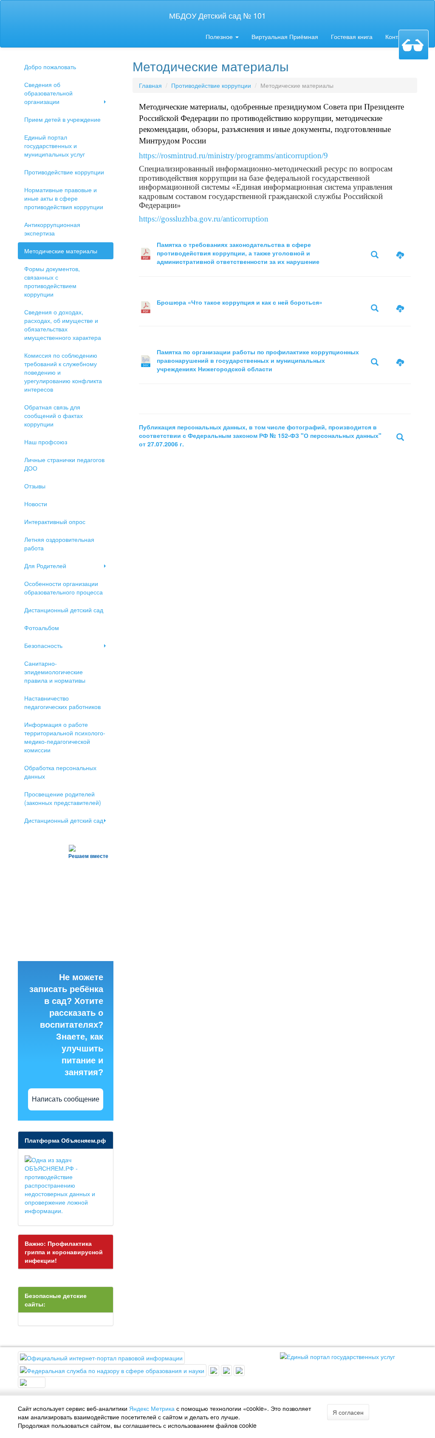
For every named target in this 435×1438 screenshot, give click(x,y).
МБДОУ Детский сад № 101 (217, 15)
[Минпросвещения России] (214, 1369)
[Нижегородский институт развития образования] (239, 1369)
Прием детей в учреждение (62, 119)
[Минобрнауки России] (227, 1369)
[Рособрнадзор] (113, 1369)
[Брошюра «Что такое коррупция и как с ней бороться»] (146, 310)
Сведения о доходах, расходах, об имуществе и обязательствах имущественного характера (62, 325)
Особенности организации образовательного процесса (63, 587)
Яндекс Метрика (152, 1408)
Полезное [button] (220, 36)
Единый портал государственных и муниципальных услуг (54, 145)
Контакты (398, 36)
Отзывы (34, 486)
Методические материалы (60, 251)
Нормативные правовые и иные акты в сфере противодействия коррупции (63, 198)
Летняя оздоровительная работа (59, 543)
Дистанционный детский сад (63, 609)
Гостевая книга (352, 36)
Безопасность (43, 645)
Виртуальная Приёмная (284, 36)
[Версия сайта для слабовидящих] (413, 45)
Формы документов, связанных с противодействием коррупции (52, 281)
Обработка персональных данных (60, 771)
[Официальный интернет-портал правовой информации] (101, 1357)
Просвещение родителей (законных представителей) (62, 798)
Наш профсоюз (45, 441)
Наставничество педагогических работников (62, 702)
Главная (150, 85)
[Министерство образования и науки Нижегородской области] (31, 1381)
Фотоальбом (41, 627)
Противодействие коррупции (64, 172)
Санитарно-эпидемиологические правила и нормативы (54, 671)
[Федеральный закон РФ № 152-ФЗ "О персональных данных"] (400, 438)
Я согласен (348, 1412)
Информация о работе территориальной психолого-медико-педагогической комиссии (64, 737)
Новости (35, 503)
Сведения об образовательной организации (48, 93)
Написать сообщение (65, 1099)
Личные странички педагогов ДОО (64, 463)
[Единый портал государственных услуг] (337, 1355)
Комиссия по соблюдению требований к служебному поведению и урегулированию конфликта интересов (63, 372)
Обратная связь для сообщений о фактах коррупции (53, 415)
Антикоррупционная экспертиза (52, 228)
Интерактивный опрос (54, 521)
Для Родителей (45, 565)
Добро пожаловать (50, 66)
